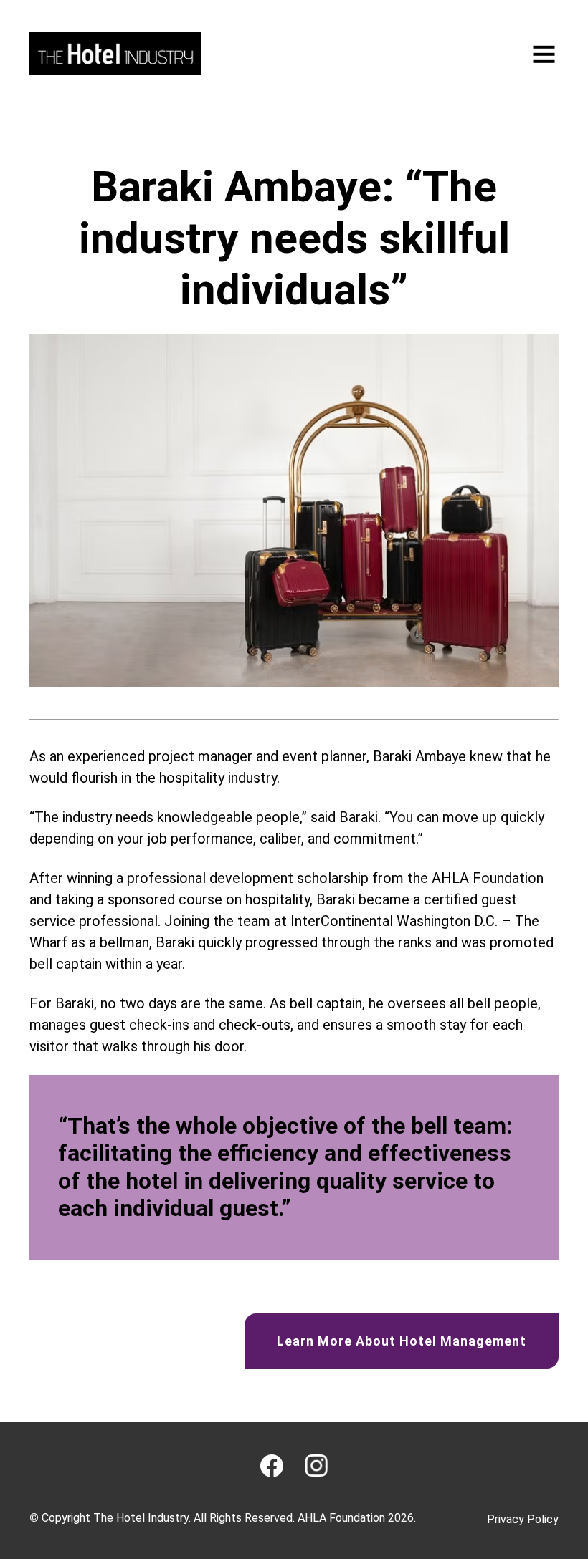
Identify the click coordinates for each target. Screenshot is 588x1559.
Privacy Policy (523, 1519)
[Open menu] (544, 54)
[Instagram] (316, 1465)
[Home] (115, 53)
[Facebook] (271, 1465)
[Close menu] (541, 81)
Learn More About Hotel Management (401, 1340)
